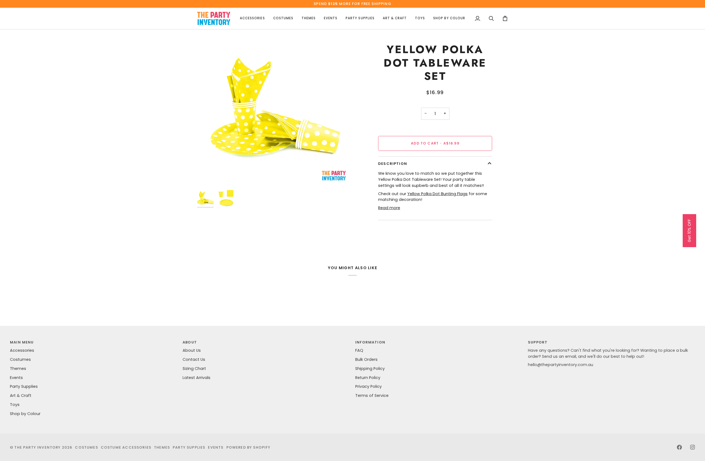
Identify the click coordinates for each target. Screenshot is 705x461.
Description (392, 163)
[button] (252, 18)
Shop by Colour (25, 413)
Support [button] (537, 342)
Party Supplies (24, 386)
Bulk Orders (366, 359)
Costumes (20, 359)
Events (16, 377)
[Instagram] (692, 447)
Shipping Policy (370, 368)
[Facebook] (679, 447)
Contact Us (194, 359)
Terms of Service (372, 395)
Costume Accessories (126, 447)
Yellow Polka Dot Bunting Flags (437, 194)
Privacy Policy (368, 386)
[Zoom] (274, 109)
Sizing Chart (194, 368)
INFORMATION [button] (370, 342)
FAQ (359, 350)
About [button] (190, 342)
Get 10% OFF (689, 230)
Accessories (22, 350)
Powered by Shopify (248, 447)
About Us (192, 350)
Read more (389, 208)
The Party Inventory (37, 447)
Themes (18, 368)
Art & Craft (20, 395)
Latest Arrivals (196, 377)
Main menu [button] (22, 342)
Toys (15, 404)
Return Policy (367, 377)
